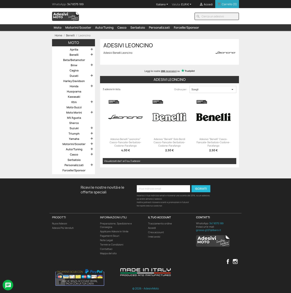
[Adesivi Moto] (65, 16)
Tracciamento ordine (160, 223)
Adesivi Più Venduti (63, 227)
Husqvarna (74, 91)
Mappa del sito (108, 253)
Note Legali (106, 240)
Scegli (212, 89)
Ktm (74, 102)
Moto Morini (74, 112)
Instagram (235, 261)
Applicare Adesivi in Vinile (114, 231)
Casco (121, 27)
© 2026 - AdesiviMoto (145, 288)
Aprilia (74, 49)
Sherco (74, 123)
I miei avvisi (154, 236)
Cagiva (74, 70)
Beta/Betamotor (74, 60)
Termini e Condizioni (111, 244)
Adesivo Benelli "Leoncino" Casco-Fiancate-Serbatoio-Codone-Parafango (125, 142)
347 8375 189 (75, 4)
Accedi (152, 227)
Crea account (156, 232)
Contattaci (106, 249)
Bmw (74, 65)
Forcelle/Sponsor (186, 27)
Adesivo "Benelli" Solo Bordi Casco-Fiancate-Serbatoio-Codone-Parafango (169, 142)
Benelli (74, 55)
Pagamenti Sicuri (109, 235)
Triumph (74, 133)
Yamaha (74, 139)
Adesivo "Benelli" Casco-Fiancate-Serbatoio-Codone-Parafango (213, 142)
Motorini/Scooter (78, 27)
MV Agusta (74, 118)
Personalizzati (159, 27)
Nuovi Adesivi (59, 223)
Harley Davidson (74, 81)
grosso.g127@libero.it (208, 230)
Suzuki (74, 128)
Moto (57, 27)
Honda (74, 86)
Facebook (227, 261)
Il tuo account (159, 217)
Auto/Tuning (104, 27)
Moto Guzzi (74, 107)
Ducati (74, 76)
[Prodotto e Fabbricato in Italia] (145, 272)
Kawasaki (74, 97)
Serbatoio (137, 27)
